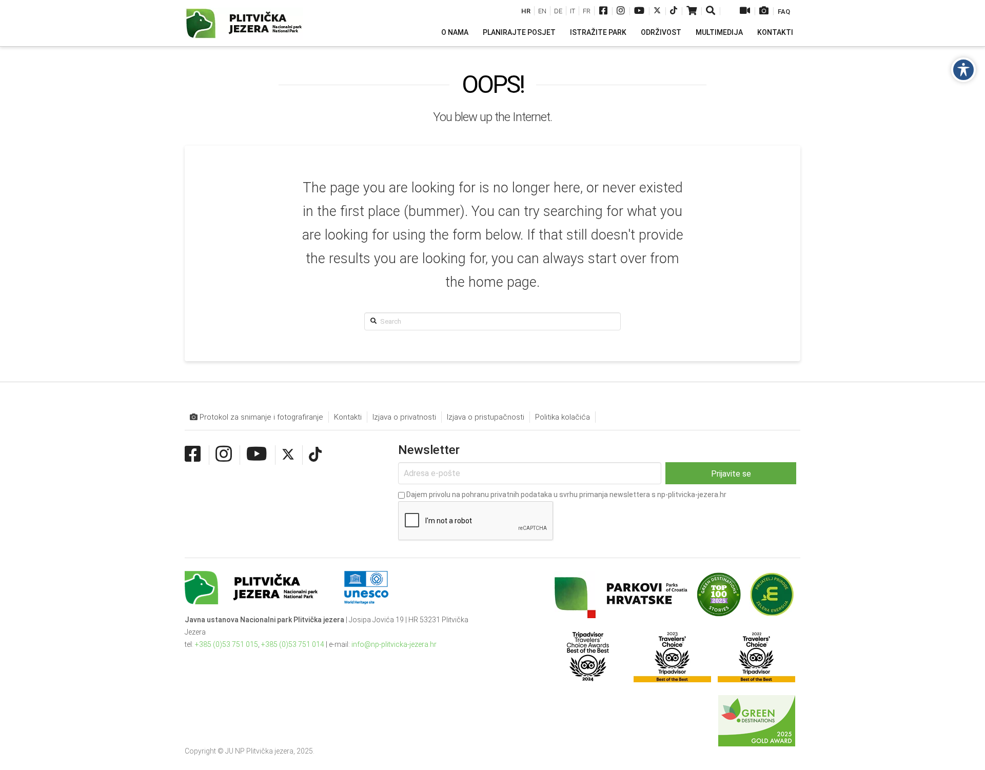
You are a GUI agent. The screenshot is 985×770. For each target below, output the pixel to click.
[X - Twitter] (657, 11)
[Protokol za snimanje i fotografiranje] (764, 11)
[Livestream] (745, 11)
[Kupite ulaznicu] (691, 11)
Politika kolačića (562, 417)
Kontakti (348, 417)
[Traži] (711, 11)
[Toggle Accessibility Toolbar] (963, 69)
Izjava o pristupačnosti (485, 417)
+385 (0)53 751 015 (226, 644)
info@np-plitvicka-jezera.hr (394, 644)
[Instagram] (621, 11)
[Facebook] (603, 11)
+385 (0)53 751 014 (292, 644)
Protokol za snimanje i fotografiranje (260, 417)
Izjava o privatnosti (404, 417)
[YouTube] (639, 11)
